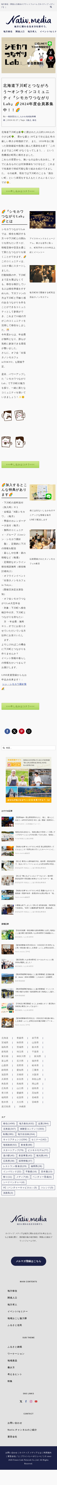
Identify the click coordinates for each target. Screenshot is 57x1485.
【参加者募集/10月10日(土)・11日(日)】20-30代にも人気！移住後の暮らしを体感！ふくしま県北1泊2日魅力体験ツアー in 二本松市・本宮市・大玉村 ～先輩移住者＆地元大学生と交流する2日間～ (35, 946)
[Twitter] (21, 1401)
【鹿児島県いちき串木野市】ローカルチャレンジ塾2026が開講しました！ (34, 961)
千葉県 (35, 1051)
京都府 (20, 1074)
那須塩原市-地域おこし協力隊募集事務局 (30, 868)
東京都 (5, 1056)
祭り (7, 1177)
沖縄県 (22, 1106)
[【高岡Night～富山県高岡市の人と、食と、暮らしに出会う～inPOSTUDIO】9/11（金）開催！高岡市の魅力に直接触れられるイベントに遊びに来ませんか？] (8, 822)
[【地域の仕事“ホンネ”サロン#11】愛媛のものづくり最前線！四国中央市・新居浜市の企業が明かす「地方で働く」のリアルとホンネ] (8, 895)
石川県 (20, 1061)
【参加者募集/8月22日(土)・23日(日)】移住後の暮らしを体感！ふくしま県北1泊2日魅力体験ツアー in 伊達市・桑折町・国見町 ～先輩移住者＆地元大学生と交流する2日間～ (34, 1019)
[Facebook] (26, 1401)
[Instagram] (31, 1401)
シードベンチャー (14, 1182)
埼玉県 (20, 1051)
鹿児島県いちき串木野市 (24, 937)
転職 (8, 1134)
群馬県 (5, 1051)
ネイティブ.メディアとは (30, 1453)
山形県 (35, 1042)
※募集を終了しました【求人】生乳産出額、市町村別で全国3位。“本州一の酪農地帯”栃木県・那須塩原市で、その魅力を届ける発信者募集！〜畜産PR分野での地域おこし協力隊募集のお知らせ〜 (35, 906)
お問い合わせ (11, 1453)
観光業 (42, 1155)
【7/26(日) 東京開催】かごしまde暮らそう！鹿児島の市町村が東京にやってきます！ (35, 1005)
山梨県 (5, 1065)
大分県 (20, 1102)
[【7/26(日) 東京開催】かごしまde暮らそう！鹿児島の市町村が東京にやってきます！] (8, 1008)
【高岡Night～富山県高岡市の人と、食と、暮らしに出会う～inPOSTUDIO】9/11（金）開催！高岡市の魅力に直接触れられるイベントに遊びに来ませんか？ (35, 818)
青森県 (20, 1038)
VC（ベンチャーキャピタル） (20, 1187)
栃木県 (35, 1047)
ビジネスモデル (38, 1150)
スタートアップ (13, 1150)
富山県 (5, 1061)
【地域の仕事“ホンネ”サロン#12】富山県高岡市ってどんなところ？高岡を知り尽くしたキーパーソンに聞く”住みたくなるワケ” (35, 848)
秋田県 (20, 1042)
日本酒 (46, 1171)
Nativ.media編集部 (22, 853)
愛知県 (20, 1070)
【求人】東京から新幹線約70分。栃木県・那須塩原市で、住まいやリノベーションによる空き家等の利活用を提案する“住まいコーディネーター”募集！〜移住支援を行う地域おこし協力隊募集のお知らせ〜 (35, 862)
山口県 (20, 1088)
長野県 (20, 1065)
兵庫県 (5, 1079)
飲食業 (26, 1145)
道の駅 (9, 1155)
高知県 (35, 1093)
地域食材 (10, 1145)
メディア (22, 1177)
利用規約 (48, 1453)
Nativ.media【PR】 (23, 951)
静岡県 (5, 1070)
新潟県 (37, 1056)
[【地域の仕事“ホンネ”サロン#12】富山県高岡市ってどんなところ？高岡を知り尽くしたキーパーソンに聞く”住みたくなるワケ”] (8, 851)
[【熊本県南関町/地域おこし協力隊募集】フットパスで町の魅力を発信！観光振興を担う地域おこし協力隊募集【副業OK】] (8, 993)
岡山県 (35, 1083)
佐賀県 (20, 1097)
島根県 (20, 1083)
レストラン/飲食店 (15, 1166)
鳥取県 (5, 1083)
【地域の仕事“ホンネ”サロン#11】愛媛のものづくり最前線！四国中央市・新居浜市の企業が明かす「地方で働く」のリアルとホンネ (35, 892)
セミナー (39, 1139)
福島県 (5, 1047)
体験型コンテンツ (32, 1129)
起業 (43, 1123)
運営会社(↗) (13, 1456)
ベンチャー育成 (42, 1177)
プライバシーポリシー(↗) (32, 1456)
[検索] (52, 7)
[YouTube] (36, 1401)
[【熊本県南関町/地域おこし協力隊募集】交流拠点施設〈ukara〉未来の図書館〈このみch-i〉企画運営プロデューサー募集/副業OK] (8, 979)
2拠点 (28, 120)
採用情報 (25, 1161)
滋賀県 (5, 1074)
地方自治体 (26, 1134)
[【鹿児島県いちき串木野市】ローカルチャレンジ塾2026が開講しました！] (8, 964)
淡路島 (8, 1193)
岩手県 (35, 1038)
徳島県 (35, 1088)
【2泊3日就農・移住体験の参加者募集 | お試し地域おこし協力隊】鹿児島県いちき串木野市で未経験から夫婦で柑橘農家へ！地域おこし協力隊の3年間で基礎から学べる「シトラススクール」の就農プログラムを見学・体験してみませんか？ (35, 931)
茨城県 (20, 1047)
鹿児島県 (6, 1106)
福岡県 (5, 1097)
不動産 (31, 1171)
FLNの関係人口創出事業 (24, 838)
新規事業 (25, 1155)
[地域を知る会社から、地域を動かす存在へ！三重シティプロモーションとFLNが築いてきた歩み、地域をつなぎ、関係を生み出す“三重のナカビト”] (8, 836)
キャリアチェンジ (15, 1139)
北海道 (5, 1038)
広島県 (5, 1088)
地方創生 (26, 1123)
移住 (34, 120)
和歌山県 (36, 1079)
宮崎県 (35, 1102)
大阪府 (35, 1074)
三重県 (35, 1070)
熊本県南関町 (20, 981)
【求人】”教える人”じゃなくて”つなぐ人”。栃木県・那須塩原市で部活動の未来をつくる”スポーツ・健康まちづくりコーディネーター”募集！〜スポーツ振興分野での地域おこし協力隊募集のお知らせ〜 (34, 877)
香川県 (5, 1093)
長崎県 (35, 1097)
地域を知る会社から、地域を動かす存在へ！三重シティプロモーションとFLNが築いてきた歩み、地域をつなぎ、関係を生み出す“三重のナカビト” (35, 833)
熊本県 (5, 1102)
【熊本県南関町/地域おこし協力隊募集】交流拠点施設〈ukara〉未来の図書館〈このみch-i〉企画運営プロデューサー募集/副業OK (34, 975)
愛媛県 (20, 1093)
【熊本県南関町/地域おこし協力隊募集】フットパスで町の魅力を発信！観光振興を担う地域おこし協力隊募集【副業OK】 (35, 990)
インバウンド (12, 1171)
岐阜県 (35, 1065)
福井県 (35, 1061)
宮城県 (5, 1042)
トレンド (47, 1187)
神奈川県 (21, 1056)
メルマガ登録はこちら (28, 1261)
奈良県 (20, 1079)
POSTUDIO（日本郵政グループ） (28, 824)
